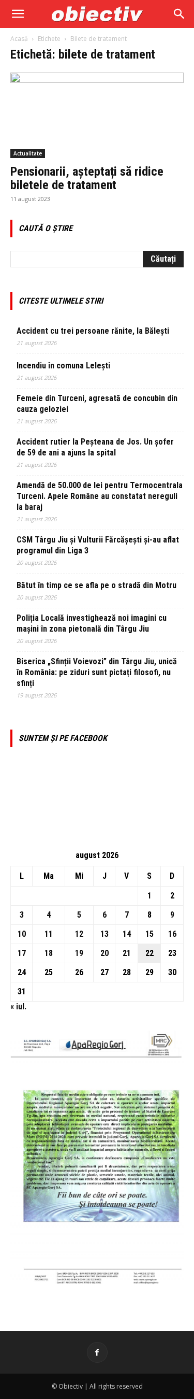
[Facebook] (97, 1352)
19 (79, 953)
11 (48, 934)
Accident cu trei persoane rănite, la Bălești (93, 331)
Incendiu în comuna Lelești (63, 365)
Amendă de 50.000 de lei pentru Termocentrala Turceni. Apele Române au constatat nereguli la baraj (100, 496)
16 (172, 934)
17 (22, 953)
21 (127, 953)
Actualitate (27, 153)
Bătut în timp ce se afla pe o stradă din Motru (96, 585)
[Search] (179, 14)
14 (127, 934)
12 (79, 934)
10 (22, 934)
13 (104, 934)
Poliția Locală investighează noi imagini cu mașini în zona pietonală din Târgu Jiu (92, 623)
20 (104, 953)
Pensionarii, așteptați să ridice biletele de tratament (86, 178)
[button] (17, 14)
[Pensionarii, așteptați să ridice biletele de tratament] (97, 115)
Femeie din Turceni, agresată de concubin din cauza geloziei (97, 403)
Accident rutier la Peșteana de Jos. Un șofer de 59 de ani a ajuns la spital (95, 447)
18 (48, 953)
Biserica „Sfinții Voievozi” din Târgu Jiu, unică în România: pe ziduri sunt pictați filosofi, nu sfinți (97, 672)
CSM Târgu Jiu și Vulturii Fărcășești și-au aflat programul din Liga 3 (98, 545)
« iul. (18, 1006)
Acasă (19, 38)
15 (149, 934)
